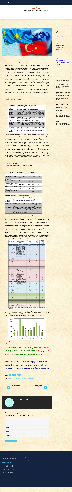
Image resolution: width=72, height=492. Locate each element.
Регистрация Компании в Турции (62, 62)
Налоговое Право (59, 56)
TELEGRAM (21, 98)
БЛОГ (49, 16)
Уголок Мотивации (59, 70)
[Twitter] (8, 2)
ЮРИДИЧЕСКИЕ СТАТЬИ (40, 16)
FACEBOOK (32, 98)
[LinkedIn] (15, 2)
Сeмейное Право (59, 64)
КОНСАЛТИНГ (29, 16)
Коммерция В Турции (29, 378)
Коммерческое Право (60, 53)
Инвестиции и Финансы (60, 51)
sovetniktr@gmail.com (7, 462)
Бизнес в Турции (59, 41)
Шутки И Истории (60, 73)
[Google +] (11, 2)
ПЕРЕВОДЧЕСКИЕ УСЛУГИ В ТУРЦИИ (15, 163)
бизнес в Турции (11, 378)
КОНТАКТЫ (56, 16)
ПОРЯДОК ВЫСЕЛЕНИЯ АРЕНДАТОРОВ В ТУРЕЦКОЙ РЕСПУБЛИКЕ (62, 109)
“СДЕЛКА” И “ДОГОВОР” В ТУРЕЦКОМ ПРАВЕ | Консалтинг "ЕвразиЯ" (63, 92)
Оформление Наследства (61, 58)
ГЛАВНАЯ (15, 16)
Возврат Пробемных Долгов (61, 43)
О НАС (21, 16)
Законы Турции (59, 49)
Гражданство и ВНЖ (60, 45)
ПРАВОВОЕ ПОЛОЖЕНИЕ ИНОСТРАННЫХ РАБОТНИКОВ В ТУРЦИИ (63, 117)
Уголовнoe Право (59, 68)
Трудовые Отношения (60, 66)
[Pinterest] (13, 2)
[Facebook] (6, 2)
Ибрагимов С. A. (24, 399)
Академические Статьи (60, 36)
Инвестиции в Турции (20, 378)
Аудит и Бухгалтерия (60, 38)
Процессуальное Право (60, 60)
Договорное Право (59, 47)
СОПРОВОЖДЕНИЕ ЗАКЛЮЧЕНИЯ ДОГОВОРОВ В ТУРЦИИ (19, 165)
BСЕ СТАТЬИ (58, 34)
